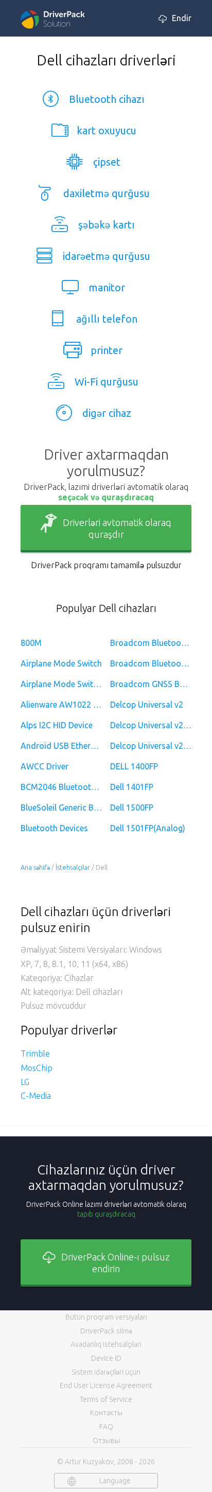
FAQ (106, 1427)
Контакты (106, 1413)
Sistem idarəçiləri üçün (106, 1372)
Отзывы (106, 1440)
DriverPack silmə (106, 1331)
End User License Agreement (106, 1385)
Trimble (35, 1053)
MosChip (36, 1068)
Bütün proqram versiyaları (106, 1317)
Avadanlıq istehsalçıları (106, 1344)
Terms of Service (106, 1399)
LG (25, 1081)
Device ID (106, 1358)
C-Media (36, 1095)
